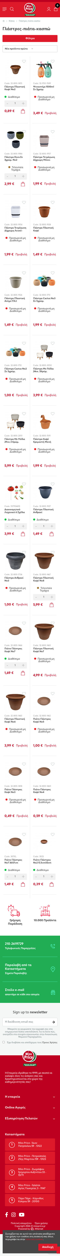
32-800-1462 (45, 716)
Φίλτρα (30, 38)
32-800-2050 (45, 365)
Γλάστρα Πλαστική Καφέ (43, 229)
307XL (13, 857)
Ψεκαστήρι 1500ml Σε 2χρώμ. (43, 88)
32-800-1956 (16, 225)
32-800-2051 (16, 436)
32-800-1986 (16, 154)
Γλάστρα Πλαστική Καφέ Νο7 (43, 650)
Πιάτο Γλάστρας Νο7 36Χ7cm (13, 861)
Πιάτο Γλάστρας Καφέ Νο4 (42, 791)
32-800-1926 (16, 295)
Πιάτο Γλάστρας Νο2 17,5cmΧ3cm (42, 861)
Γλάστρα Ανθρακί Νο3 (13, 579)
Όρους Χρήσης (50, 1043)
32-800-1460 (45, 786)
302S (41, 857)
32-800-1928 (45, 225)
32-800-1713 (44, 295)
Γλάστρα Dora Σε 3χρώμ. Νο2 (13, 158)
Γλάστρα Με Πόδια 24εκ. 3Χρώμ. (43, 370)
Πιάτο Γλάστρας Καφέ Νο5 (42, 720)
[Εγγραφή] (54, 1022)
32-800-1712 (16, 365)
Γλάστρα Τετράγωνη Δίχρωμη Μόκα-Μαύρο (44, 158)
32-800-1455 (16, 83)
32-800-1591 (44, 436)
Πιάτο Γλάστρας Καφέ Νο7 (13, 650)
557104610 (15, 506)
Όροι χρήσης (41, 1223)
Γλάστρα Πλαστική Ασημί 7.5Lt (14, 300)
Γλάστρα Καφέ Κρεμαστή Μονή (42, 440)
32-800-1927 (45, 506)
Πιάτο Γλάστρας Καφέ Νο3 (13, 791)
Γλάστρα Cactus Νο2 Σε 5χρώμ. (15, 370)
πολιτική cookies (34, 1239)
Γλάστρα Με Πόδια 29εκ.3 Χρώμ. (14, 440)
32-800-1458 (16, 786)
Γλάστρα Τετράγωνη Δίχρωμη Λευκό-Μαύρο (15, 229)
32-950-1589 (45, 83)
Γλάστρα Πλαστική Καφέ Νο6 (14, 720)
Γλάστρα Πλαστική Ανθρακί (43, 511)
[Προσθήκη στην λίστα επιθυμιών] (24, 61)
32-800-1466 (16, 646)
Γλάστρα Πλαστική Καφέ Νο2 (14, 88)
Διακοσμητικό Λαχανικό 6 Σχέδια (14, 511)
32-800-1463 (16, 716)
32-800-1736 (16, 575)
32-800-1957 (45, 154)
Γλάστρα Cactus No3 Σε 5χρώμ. (44, 300)
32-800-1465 (45, 646)
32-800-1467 (45, 575)
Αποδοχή (48, 1247)
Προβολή (50, 113)
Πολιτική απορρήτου (21, 1223)
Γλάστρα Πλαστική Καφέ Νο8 (43, 579)
